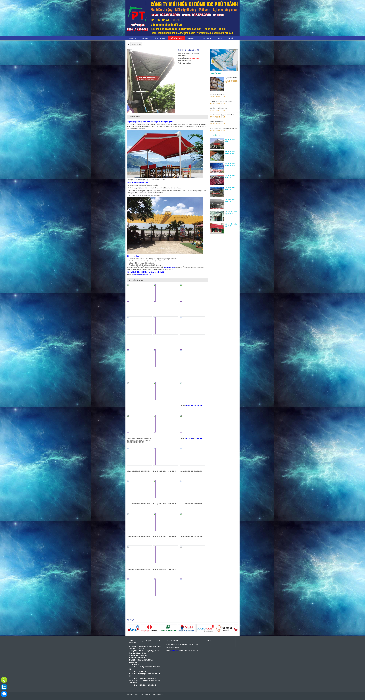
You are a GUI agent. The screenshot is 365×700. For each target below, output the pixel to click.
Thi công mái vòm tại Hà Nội (217, 94)
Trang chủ (132, 38)
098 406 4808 (174, 650)
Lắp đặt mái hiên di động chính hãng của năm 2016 (223, 128)
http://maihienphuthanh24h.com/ (142, 275)
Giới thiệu (145, 38)
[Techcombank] (193, 632)
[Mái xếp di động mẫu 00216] (217, 180)
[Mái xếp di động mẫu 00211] (217, 204)
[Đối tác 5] (137, 632)
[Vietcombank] (212, 632)
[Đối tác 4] (156, 632)
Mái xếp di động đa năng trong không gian (221, 101)
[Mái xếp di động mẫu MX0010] (217, 155)
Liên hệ (230, 38)
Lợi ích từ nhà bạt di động (216, 121)
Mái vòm (191, 38)
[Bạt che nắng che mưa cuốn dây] (217, 90)
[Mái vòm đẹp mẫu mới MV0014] (217, 228)
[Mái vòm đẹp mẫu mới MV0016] (217, 216)
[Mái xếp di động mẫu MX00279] (217, 167)
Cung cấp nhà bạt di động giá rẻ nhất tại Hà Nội (222, 115)
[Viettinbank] (175, 632)
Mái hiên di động (176, 38)
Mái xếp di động (159, 38)
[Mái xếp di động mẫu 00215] (217, 192)
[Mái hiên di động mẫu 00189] (151, 81)
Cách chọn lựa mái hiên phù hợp (218, 108)
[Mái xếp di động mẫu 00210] (217, 143)
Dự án (220, 38)
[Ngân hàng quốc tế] (230, 632)
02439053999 (198, 406)
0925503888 (189, 406)
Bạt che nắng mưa (206, 38)
